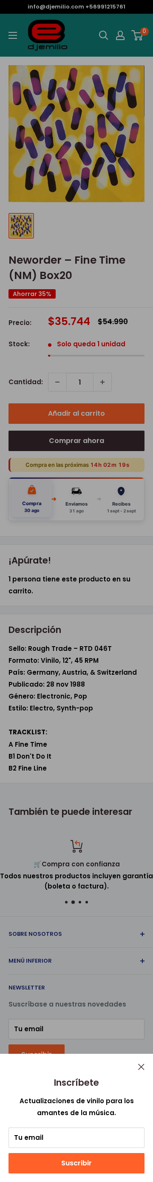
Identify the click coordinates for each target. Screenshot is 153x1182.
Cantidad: (25, 381)
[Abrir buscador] (103, 35)
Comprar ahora (76, 441)
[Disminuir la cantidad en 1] (57, 382)
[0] (137, 35)
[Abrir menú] (12, 35)
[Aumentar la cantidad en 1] (102, 382)
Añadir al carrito (76, 413)
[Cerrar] (141, 1067)
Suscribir (76, 1163)
